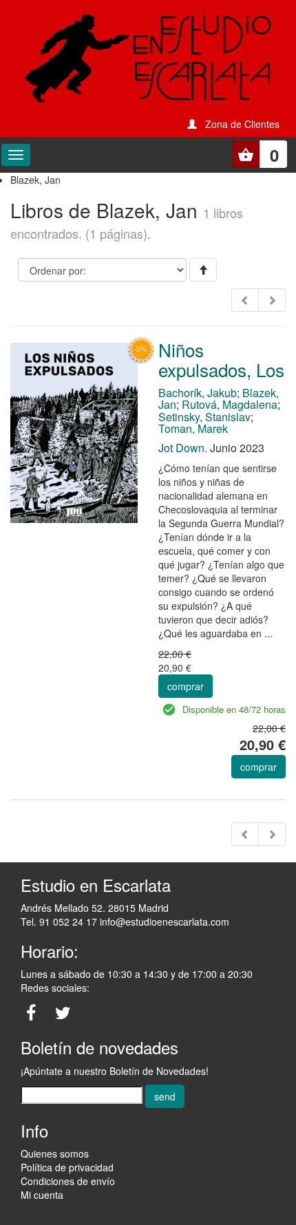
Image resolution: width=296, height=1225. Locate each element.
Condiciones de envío (68, 1181)
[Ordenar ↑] (203, 269)
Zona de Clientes (242, 124)
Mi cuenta (42, 1195)
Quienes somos (55, 1153)
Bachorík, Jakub (197, 393)
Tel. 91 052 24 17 (59, 921)
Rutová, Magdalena (229, 404)
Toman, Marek (193, 428)
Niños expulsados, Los (221, 359)
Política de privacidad (67, 1167)
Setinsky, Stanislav (204, 417)
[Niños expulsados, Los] (74, 431)
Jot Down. (182, 448)
